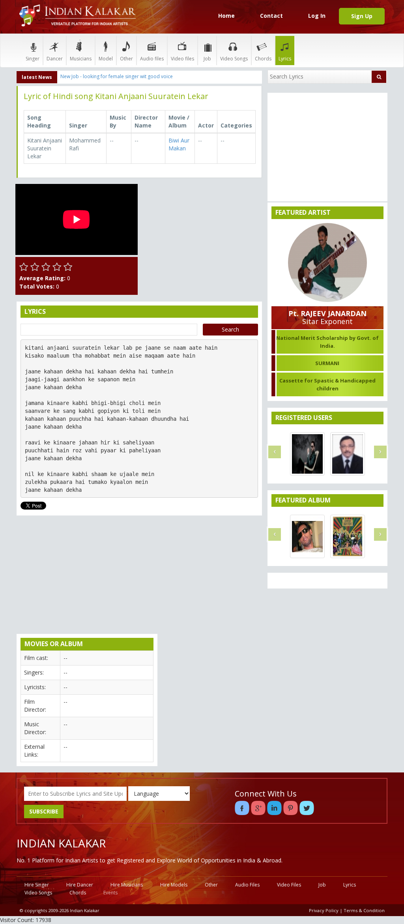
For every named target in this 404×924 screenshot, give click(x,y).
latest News (37, 77)
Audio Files (247, 884)
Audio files (152, 58)
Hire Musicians (126, 884)
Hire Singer (36, 884)
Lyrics (285, 58)
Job (207, 58)
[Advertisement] (202, 233)
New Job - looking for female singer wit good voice (116, 76)
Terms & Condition (364, 910)
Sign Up (361, 16)
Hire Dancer (79, 884)
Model (106, 58)
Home (226, 15)
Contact (271, 15)
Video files (182, 58)
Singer (32, 58)
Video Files (289, 884)
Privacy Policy (324, 910)
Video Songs (234, 58)
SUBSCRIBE (43, 811)
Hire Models (173, 884)
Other (126, 58)
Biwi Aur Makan (178, 144)
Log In (316, 15)
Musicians (81, 58)
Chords (263, 58)
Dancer (55, 58)
